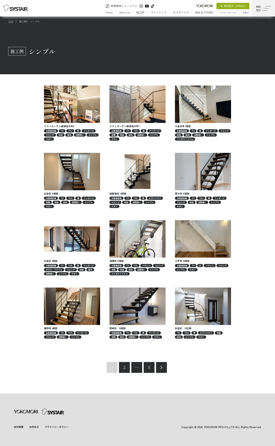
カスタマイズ (181, 12)
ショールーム (228, 12)
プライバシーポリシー (57, 427)
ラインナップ (158, 12)
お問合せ (34, 427)
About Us (124, 12)
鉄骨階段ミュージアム (124, 6)
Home (109, 12)
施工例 (140, 12)
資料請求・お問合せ (235, 6)
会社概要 (19, 427)
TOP (10, 21)
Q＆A (245, 12)
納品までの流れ (204, 12)
